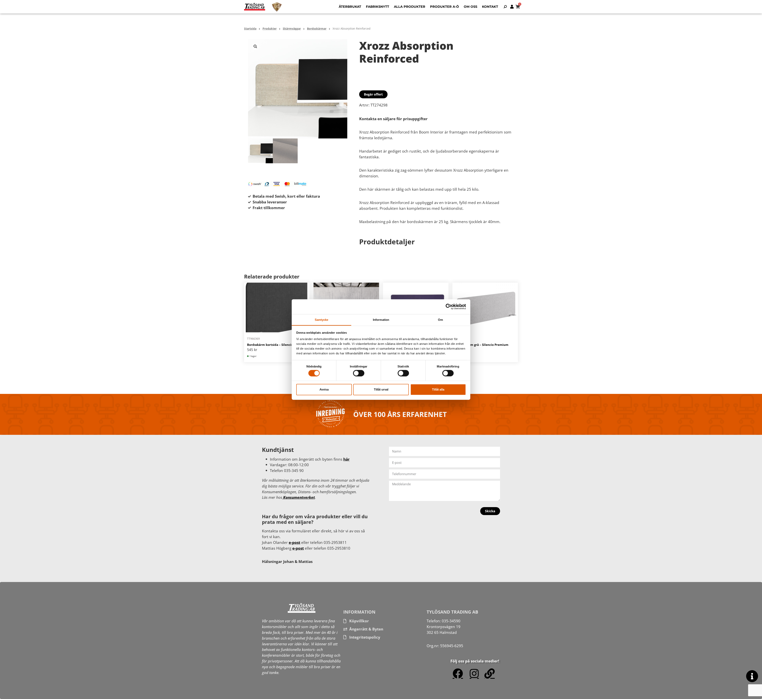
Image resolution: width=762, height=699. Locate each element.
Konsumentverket (298, 497)
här (346, 459)
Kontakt (490, 7)
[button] (255, 46)
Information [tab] (381, 319)
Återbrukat (350, 7)
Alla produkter (409, 7)
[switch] (358, 373)
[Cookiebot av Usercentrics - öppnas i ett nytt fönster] (448, 307)
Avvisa (324, 389)
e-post (294, 542)
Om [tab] (440, 319)
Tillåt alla (438, 389)
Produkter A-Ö (444, 7)
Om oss (470, 7)
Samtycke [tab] (321, 319)
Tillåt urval (381, 389)
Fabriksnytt (377, 7)
